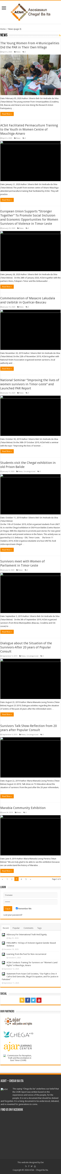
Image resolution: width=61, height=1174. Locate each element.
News (18, 52)
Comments (28, 928)
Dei (42, 1162)
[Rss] (22, 1000)
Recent (6, 928)
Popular (16, 928)
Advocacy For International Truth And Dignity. (27, 934)
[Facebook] (27, 1000)
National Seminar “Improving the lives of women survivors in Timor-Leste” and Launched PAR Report (29, 384)
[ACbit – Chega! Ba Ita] (30, 11)
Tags (39, 928)
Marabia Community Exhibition (23, 808)
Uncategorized (29, 471)
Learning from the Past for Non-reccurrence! (26, 954)
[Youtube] (38, 1000)
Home (3, 29)
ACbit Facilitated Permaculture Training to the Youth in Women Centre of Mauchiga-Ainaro (29, 129)
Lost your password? (13, 915)
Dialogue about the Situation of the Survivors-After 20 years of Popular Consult (26, 647)
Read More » (7, 114)
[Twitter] (33, 1000)
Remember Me (24, 908)
